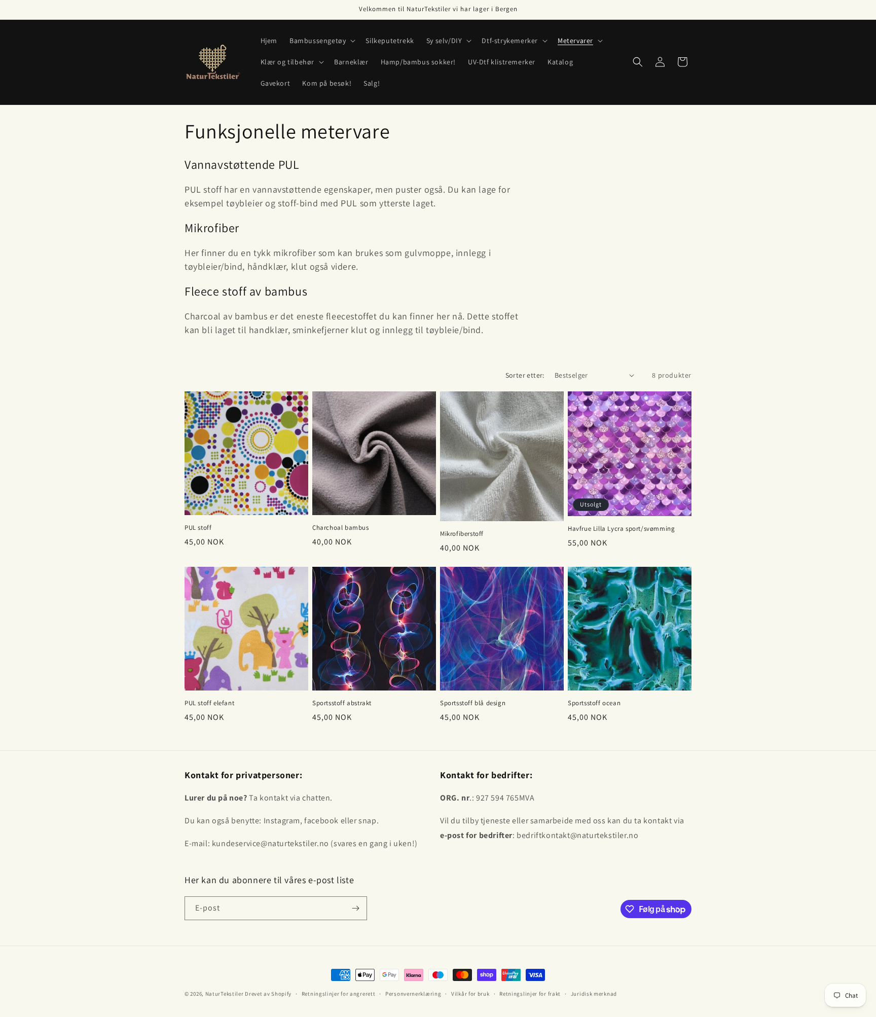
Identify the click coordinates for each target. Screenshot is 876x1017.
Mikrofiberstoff (462, 534)
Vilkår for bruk (470, 993)
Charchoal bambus (340, 528)
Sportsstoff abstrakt (342, 703)
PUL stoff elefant (209, 703)
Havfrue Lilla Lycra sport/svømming (621, 529)
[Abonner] (355, 908)
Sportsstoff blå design (472, 703)
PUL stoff (198, 528)
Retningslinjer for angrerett (339, 993)
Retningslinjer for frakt (530, 993)
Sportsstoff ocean (594, 703)
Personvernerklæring (413, 993)
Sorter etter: (524, 375)
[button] (321, 40)
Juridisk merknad (594, 993)
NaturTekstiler (224, 993)
